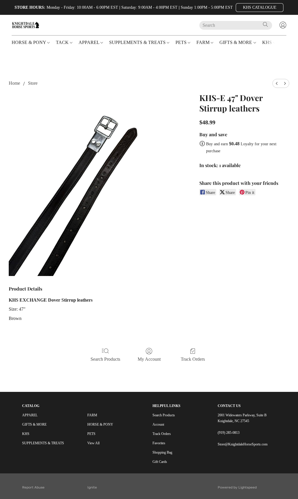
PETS (91, 434)
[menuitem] (277, 83)
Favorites (158, 443)
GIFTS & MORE (34, 424)
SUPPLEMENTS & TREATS (43, 443)
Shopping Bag (162, 452)
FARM (92, 415)
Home (14, 83)
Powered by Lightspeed (237, 487)
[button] (259, 7)
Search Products (105, 359)
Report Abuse (33, 487)
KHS (25, 434)
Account (158, 424)
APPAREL (30, 415)
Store (33, 83)
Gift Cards (159, 462)
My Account (149, 359)
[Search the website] (265, 24)
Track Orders (193, 359)
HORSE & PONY (100, 424)
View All (93, 443)
